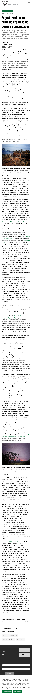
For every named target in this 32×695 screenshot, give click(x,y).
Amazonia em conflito (7, 11)
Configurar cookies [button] (17, 691)
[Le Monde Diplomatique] (10, 3)
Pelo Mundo (4, 651)
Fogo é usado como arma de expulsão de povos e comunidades (15, 22)
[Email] (11, 47)
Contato (3, 654)
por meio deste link (17, 688)
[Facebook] (3, 47)
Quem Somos (5, 648)
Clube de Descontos (6, 649)
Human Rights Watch (12, 541)
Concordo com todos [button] (7, 691)
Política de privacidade (6, 653)
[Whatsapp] (8, 47)
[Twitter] (5, 47)
